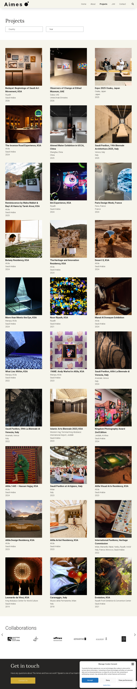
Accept (90, 680)
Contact (122, 4)
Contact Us (23, 680)
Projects (103, 4)
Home (83, 4)
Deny (108, 680)
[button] (133, 664)
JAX (113, 4)
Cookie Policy (106, 685)
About (93, 4)
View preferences (125, 680)
